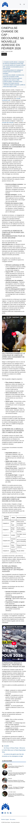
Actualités (4, 54)
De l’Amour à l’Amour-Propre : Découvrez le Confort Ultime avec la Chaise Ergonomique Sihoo (13, 750)
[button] (20, 4)
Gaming (10, 764)
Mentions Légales (5, 819)
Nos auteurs (12, 819)
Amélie (2, 51)
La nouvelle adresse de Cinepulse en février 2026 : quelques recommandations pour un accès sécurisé (14, 67)
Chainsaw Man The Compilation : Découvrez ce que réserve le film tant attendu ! (16, 795)
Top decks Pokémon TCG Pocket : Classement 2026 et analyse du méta (16, 781)
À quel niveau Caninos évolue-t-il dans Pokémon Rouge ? (16, 767)
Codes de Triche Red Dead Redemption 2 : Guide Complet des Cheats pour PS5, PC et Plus (17, 774)
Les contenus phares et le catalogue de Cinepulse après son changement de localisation (13, 71)
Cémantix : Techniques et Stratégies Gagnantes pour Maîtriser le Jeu (16, 788)
